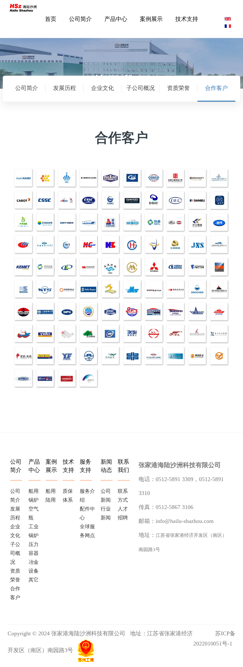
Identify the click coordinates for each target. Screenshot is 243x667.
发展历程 (64, 88)
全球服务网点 (87, 531)
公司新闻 (106, 495)
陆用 (51, 500)
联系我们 (123, 466)
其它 (33, 579)
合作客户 (216, 88)
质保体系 (68, 495)
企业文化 (102, 88)
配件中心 (87, 513)
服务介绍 (87, 495)
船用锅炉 (33, 495)
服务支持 (85, 466)
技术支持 (186, 19)
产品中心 (115, 19)
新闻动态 (106, 466)
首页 (50, 19)
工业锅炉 (33, 531)
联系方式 (123, 495)
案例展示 (151, 19)
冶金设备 (33, 566)
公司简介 (80, 19)
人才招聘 (123, 513)
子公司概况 (140, 88)
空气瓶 (33, 513)
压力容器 (33, 549)
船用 (51, 491)
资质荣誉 (178, 88)
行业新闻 (106, 513)
